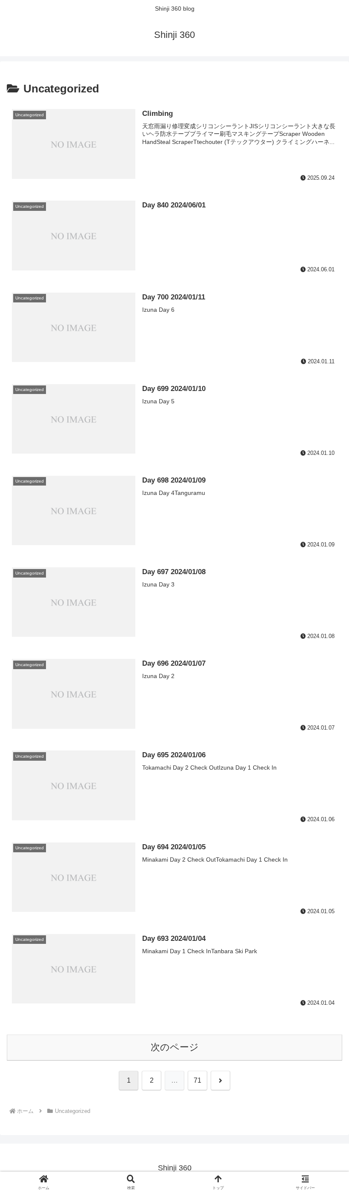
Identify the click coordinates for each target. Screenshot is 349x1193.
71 (197, 1080)
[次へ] (220, 1080)
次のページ (175, 1047)
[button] (322, 1107)
